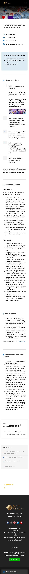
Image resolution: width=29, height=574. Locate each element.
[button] (14, 559)
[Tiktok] (11, 522)
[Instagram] (14, 522)
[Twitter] (18, 522)
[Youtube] (21, 522)
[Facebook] (8, 522)
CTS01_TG (22, 341)
